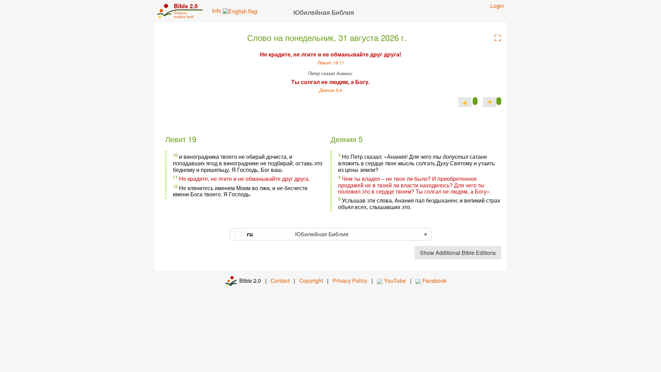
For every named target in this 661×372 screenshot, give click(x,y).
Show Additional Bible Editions (458, 253)
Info (217, 10)
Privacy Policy (350, 281)
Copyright (311, 281)
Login (497, 6)
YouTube (394, 281)
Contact (280, 281)
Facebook (434, 281)
